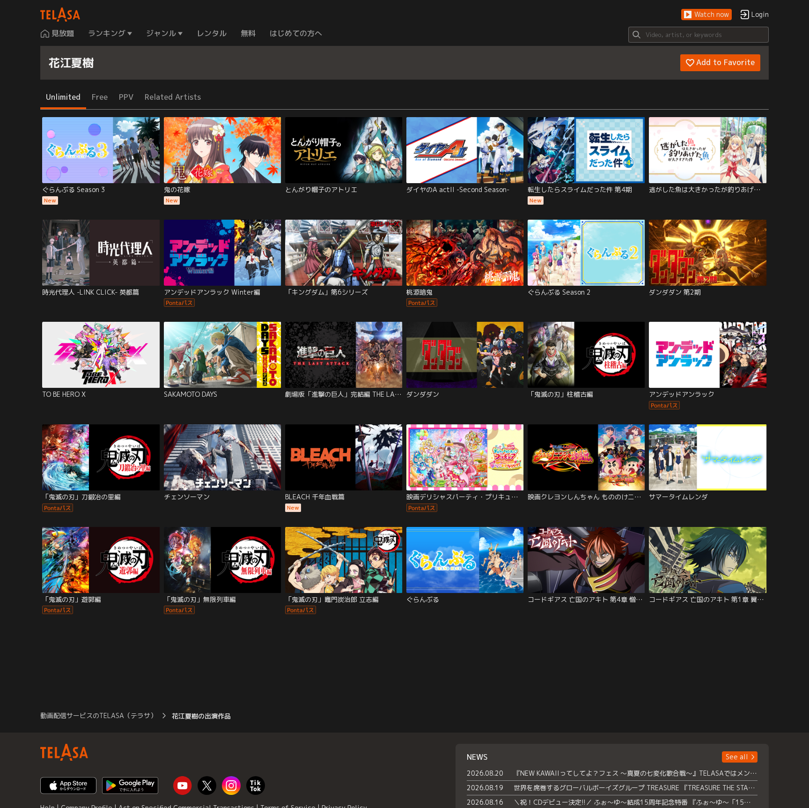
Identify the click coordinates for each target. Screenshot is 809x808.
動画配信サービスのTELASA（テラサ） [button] (98, 715)
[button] (706, 15)
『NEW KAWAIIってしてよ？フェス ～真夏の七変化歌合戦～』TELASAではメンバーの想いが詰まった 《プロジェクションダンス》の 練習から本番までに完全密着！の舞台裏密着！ (636, 773)
